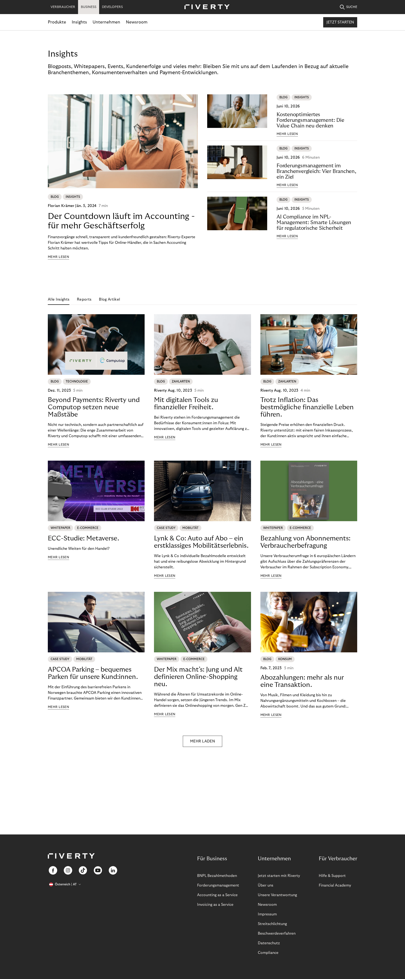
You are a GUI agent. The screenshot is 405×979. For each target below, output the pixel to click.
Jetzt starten (340, 22)
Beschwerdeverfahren (277, 933)
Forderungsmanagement (218, 885)
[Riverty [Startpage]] (205, 7)
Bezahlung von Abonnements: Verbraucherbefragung (305, 542)
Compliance (268, 953)
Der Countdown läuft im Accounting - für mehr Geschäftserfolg (121, 221)
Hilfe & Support (332, 876)
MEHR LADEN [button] (202, 741)
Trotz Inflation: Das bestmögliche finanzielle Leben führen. (307, 407)
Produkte (57, 22)
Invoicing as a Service (215, 904)
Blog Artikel (109, 299)
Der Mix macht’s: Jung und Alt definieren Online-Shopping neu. (198, 677)
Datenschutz (269, 943)
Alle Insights (58, 299)
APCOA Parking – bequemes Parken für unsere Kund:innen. (93, 673)
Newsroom (136, 22)
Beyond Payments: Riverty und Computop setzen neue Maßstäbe (94, 407)
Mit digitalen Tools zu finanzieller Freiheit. (186, 404)
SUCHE (351, 7)
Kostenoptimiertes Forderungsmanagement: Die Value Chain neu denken (310, 120)
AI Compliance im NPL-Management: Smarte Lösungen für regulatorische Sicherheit (314, 222)
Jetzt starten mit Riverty (279, 876)
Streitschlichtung (272, 924)
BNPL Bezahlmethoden (217, 876)
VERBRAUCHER (63, 7)
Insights (79, 22)
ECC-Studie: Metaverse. (83, 538)
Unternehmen (106, 22)
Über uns (265, 885)
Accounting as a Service (217, 895)
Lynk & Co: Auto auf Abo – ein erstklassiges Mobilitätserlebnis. (201, 542)
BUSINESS (88, 7)
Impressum (267, 914)
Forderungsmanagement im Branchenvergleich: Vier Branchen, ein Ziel (316, 171)
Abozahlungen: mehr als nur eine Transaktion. (302, 681)
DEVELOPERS (112, 7)
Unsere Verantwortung (277, 895)
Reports (84, 299)
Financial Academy (335, 885)
